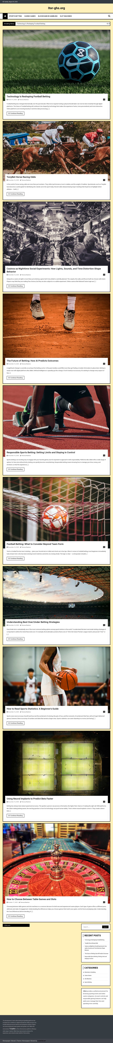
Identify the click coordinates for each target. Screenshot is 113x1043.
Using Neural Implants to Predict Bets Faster (30, 798)
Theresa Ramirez (24, 100)
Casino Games (30, 16)
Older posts (7, 925)
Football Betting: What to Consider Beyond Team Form (35, 544)
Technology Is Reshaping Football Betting (28, 96)
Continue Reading (16, 113)
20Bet (85, 991)
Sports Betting (15, 16)
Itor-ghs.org (56, 8)
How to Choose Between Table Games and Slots (31, 899)
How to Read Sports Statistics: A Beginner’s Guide (32, 709)
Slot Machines (66, 16)
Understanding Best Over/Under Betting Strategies (33, 622)
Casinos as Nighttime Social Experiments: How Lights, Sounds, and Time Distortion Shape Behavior (50, 24)
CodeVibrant (41, 1041)
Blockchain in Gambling (47, 16)
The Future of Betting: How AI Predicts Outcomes (32, 361)
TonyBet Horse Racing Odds (21, 177)
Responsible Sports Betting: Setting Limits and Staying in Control (41, 452)
